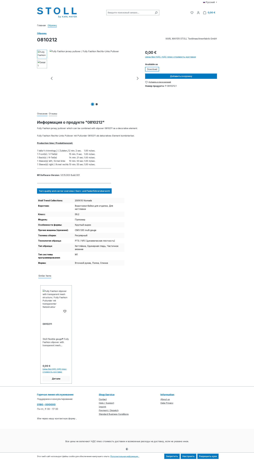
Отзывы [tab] (53, 113)
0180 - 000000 (46, 404)
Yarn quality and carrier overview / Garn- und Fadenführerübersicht (74, 191)
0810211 (47, 324)
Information (167, 394)
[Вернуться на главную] (57, 12)
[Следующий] (138, 78)
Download (152, 69)
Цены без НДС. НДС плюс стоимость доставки (170, 57)
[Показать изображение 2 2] (97, 104)
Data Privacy (166, 403)
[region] (88, 78)
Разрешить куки (208, 456)
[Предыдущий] (52, 78)
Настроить (188, 456)
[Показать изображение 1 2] (93, 104)
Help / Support (106, 403)
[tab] (42, 113)
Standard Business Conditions (114, 414)
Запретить (172, 456)
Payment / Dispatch (109, 410)
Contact (103, 399)
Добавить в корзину (181, 76)
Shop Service (106, 394)
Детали (56, 378)
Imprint (102, 406)
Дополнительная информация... (124, 456)
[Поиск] (156, 12)
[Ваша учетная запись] (198, 12)
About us (165, 399)
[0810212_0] (95, 78)
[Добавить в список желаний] (64, 311)
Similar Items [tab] (44, 275)
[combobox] (129, 12)
